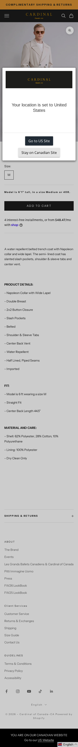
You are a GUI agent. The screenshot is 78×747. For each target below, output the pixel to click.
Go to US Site (39, 141)
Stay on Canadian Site (39, 152)
